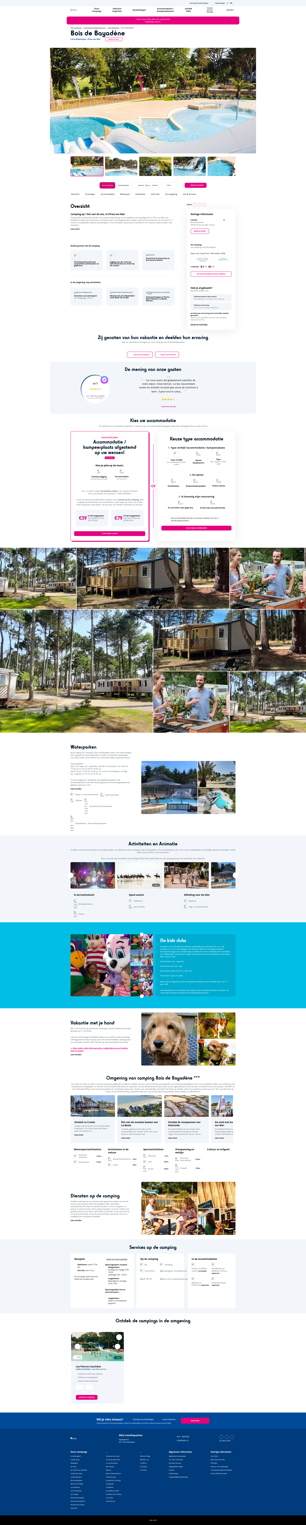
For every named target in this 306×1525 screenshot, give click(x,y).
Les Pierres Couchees (113, 1480)
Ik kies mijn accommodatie (196, 528)
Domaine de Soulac (112, 1456)
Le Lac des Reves (112, 1463)
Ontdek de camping (87, 1397)
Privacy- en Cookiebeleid (219, 1466)
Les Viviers (109, 1498)
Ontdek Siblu (188, 9)
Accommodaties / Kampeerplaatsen (165, 9)
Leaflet (200, 802)
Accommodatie (107, 185)
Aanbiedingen (139, 10)
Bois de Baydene (76, 1480)
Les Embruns (110, 1501)
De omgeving (171, 194)
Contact (171, 1470)
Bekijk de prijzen (197, 185)
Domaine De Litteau (78, 1505)
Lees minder (76, 789)
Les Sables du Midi (112, 1491)
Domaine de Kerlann (78, 1501)
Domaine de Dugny (77, 1498)
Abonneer (195, 1421)
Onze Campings (96, 9)
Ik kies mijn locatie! (109, 534)
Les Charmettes (76, 1491)
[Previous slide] (69, 1367)
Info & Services (189, 194)
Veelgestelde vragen (176, 1466)
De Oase (73, 1466)
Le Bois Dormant (76, 1473)
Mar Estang (110, 1466)
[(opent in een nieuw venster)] (221, 1437)
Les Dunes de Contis (113, 1460)
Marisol (108, 1470)
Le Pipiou (143, 1463)
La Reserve (109, 1487)
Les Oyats (143, 1466)
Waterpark (125, 194)
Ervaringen (90, 194)
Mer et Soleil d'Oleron (113, 1473)
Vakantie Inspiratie (117, 9)
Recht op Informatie (218, 1460)
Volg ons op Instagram (141, 355)
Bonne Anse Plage (77, 1484)
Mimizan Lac (144, 1460)
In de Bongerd (76, 1456)
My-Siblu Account (175, 1463)
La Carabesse (75, 1487)
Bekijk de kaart (113, 39)
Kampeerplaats (123, 185)
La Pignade (110, 1484)
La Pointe (143, 1470)
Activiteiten (140, 194)
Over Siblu (214, 1456)
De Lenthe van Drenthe (79, 1470)
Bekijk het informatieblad (117, 1259)
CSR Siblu (214, 1463)
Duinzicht (74, 1508)
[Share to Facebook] (195, 204)
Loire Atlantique (113, 28)
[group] (93, 875)
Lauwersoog (75, 1460)
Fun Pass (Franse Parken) (199, 3)
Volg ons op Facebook (168, 355)
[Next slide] (247, 100)
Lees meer (75, 229)
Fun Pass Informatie (176, 1460)
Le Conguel (74, 1494)
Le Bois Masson (76, 1477)
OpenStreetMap (210, 802)
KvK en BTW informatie (219, 1473)
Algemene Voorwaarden (177, 1456)
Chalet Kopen (220, 3)
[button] (154, 767)
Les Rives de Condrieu (113, 1494)
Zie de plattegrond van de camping (211, 274)
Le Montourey (111, 1477)
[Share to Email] (199, 204)
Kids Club (155, 194)
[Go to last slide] (58, 100)
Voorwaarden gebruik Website (221, 1470)
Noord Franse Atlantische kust (94, 28)
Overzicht (75, 194)
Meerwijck (74, 1463)
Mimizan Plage (145, 1456)
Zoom (192, 810)
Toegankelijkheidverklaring (178, 1477)
